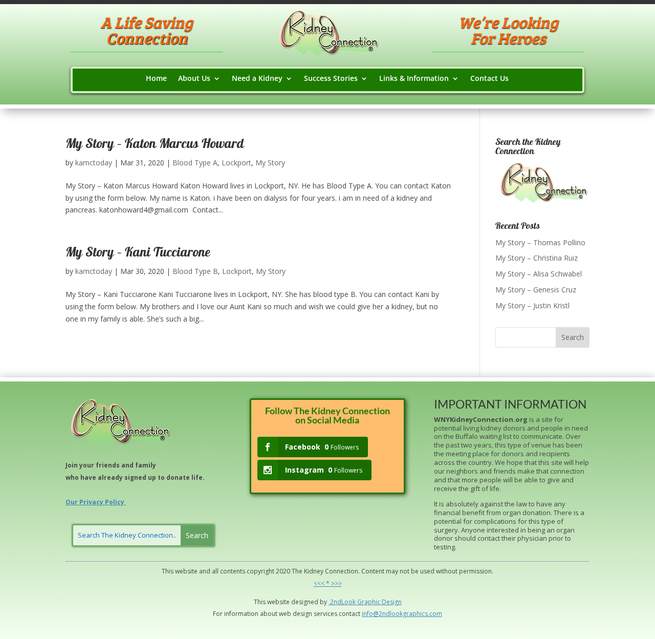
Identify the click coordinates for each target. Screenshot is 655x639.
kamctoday (93, 162)
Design (391, 602)
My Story (270, 162)
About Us (194, 79)
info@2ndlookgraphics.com (402, 613)
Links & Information (414, 79)
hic (376, 602)
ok (352, 602)
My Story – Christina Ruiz (536, 258)
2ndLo (338, 602)
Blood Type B (195, 271)
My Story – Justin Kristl (532, 305)
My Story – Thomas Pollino (540, 242)
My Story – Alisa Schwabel (538, 274)
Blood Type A (194, 162)
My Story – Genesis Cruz (535, 289)
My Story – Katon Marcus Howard (155, 145)
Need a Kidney (257, 79)
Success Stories (331, 79)
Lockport (236, 162)
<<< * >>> (328, 583)
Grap (364, 602)
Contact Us (489, 79)
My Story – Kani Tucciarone (138, 253)
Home (156, 79)
